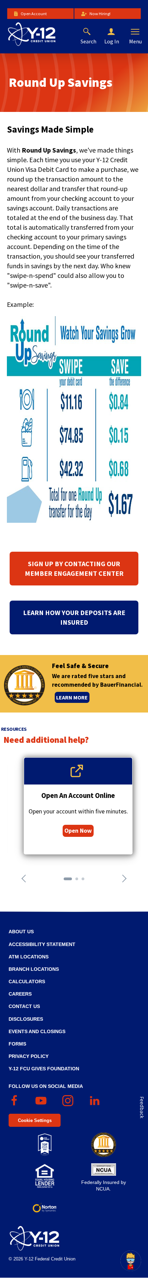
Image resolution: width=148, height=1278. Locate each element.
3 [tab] (85, 880)
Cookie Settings (35, 1120)
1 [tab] (67, 880)
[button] (116, 32)
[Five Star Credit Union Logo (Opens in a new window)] (103, 1144)
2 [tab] (78, 880)
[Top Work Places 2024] (44, 1144)
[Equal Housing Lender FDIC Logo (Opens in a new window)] (44, 1176)
